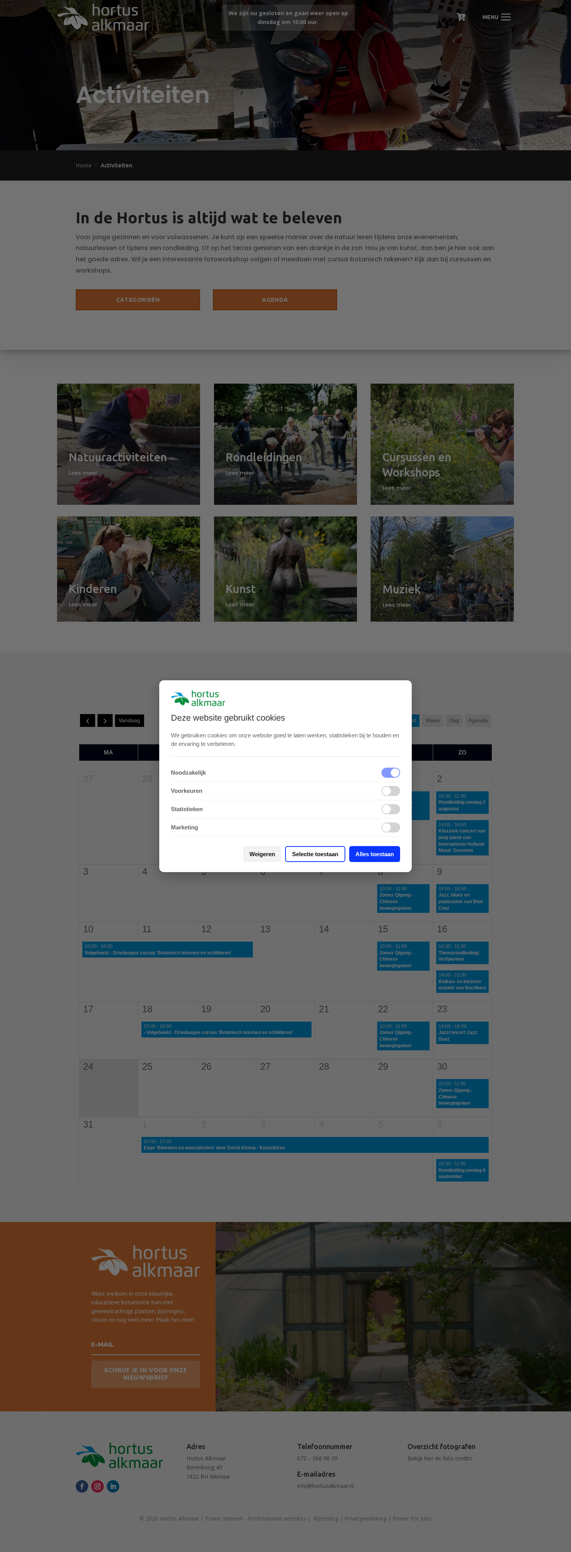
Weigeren (262, 854)
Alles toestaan (374, 854)
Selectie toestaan (315, 854)
